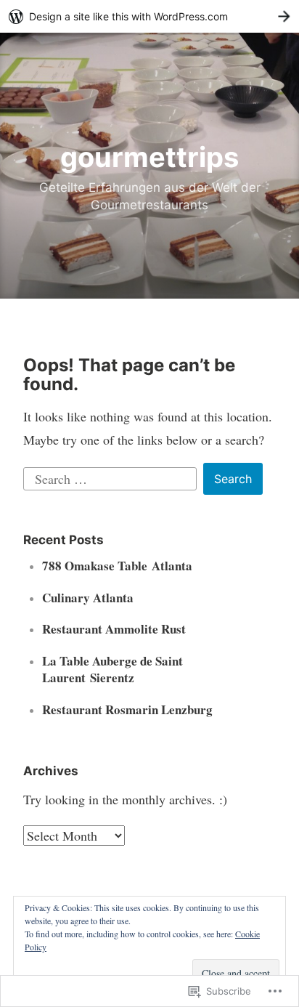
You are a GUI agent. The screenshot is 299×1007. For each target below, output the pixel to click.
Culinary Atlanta (88, 598)
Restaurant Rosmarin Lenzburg (127, 709)
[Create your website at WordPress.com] (149, 16)
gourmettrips (149, 157)
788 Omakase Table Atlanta (117, 566)
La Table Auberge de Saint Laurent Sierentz (112, 669)
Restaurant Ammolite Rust (114, 629)
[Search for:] (112, 476)
